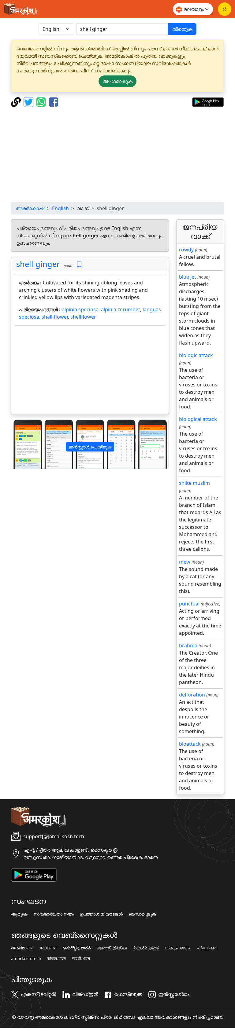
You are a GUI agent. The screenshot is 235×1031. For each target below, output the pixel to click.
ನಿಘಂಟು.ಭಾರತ (146, 948)
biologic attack (196, 355)
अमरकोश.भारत (22, 948)
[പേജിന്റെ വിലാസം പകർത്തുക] (16, 101)
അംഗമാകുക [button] (117, 81)
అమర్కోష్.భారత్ (77, 948)
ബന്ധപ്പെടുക (142, 914)
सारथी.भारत (81, 958)
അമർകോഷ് (30, 208)
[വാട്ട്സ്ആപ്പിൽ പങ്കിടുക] (41, 101)
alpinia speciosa (80, 309)
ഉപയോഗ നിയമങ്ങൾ (101, 914)
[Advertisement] (117, 154)
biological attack (198, 419)
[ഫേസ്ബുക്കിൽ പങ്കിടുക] (53, 101)
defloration (192, 694)
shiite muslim (194, 483)
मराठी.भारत (48, 948)
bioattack (190, 743)
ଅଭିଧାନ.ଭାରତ (178, 948)
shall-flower (55, 316)
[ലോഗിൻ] (224, 9)
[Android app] (34, 874)
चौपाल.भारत (56, 958)
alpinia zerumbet (120, 309)
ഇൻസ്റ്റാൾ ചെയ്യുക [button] (90, 447)
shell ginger (38, 264)
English (60, 208)
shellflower (83, 316)
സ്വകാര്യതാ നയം (54, 914)
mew (184, 561)
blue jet (187, 276)
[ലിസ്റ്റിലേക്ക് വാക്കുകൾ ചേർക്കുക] (79, 265)
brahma (188, 645)
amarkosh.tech (26, 958)
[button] (23, 443)
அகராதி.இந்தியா (112, 948)
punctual (189, 603)
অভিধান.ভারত (206, 948)
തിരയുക (182, 29)
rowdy (186, 249)
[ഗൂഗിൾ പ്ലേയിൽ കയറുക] (208, 101)
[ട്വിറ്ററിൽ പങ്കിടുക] (29, 101)
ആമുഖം (19, 914)
